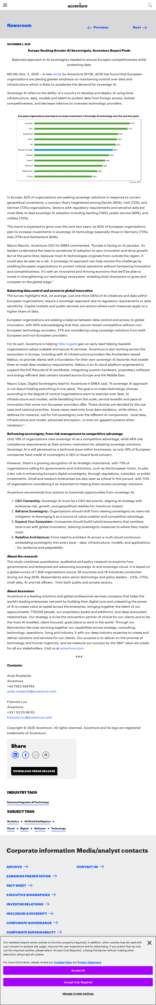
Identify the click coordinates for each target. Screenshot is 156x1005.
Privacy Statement (89, 962)
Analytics (13, 821)
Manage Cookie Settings (78, 993)
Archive (14, 866)
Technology (58, 828)
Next (137, 27)
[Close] (149, 942)
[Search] (150, 5)
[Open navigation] (5, 5)
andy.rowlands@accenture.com (31, 691)
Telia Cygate (67, 344)
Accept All (77, 970)
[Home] (77, 5)
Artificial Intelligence (37, 821)
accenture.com (72, 648)
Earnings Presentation (28, 875)
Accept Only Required (78, 982)
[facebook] (25, 758)
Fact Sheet (16, 885)
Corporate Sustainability (31, 932)
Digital (24, 828)
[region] (78, 970)
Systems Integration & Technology (28, 802)
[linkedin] (15, 758)
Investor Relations (24, 904)
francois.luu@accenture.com (29, 717)
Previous (101, 27)
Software (40, 828)
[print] (46, 758)
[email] (35, 758)
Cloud (11, 828)
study (57, 74)
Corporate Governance (29, 922)
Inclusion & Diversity (26, 913)
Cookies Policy (63, 962)
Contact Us (87, 866)
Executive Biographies (28, 894)
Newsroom (19, 25)
